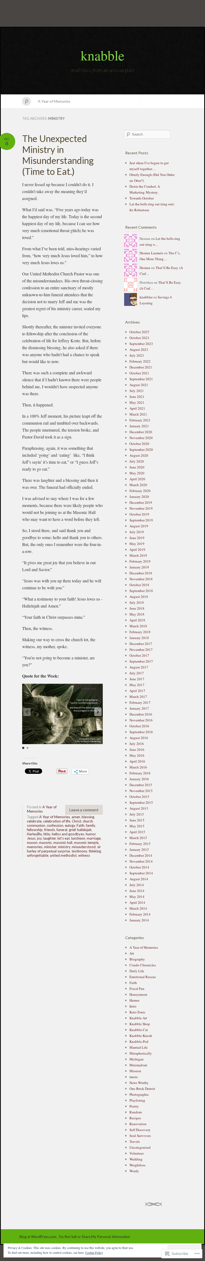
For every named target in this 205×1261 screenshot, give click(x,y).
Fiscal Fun (136, 988)
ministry (64, 847)
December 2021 (140, 367)
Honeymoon (138, 994)
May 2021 (136, 402)
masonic (45, 842)
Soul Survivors (140, 1135)
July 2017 (136, 673)
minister (50, 847)
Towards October (141, 198)
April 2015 (137, 831)
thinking (95, 851)
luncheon (78, 838)
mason (32, 842)
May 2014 (136, 896)
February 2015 (140, 843)
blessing (88, 817)
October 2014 (139, 867)
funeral (62, 830)
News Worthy (139, 1082)
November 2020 (141, 437)
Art (131, 953)
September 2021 (141, 378)
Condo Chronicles (142, 965)
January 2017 (139, 708)
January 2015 (139, 849)
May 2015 (136, 826)
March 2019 (138, 555)
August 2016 (138, 737)
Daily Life (136, 970)
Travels (134, 1141)
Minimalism (138, 1065)
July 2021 (136, 390)
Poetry (134, 1106)
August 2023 (138, 349)
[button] (98, 712)
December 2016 (140, 714)
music (133, 1076)
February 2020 (140, 490)
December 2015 (140, 784)
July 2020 (136, 461)
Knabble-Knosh (140, 1035)
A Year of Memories (54, 101)
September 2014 (141, 873)
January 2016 (139, 778)
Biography (137, 959)
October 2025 (139, 331)
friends (49, 830)
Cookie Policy (94, 1252)
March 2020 (138, 484)
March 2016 (138, 767)
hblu (47, 834)
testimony (79, 851)
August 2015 (138, 808)
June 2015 (136, 820)
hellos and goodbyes (68, 834)
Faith (80, 825)
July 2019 (136, 531)
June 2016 (136, 749)
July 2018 (136, 602)
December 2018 (140, 573)
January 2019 (139, 567)
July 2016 (136, 743)
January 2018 (139, 637)
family (90, 825)
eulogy (70, 825)
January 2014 (139, 920)
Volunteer (136, 1153)
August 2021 (138, 384)
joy (39, 838)
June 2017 (136, 678)
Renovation (138, 1123)
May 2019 (136, 543)
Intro (132, 1006)
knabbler (146, 297)
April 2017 (137, 690)
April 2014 (137, 902)
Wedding (136, 1159)
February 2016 (140, 773)
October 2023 (139, 337)
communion (36, 825)
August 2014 (138, 878)
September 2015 (141, 802)
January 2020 (139, 496)
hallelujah (84, 830)
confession (55, 825)
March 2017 (138, 696)
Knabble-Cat (138, 1029)
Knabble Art (138, 1018)
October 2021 (139, 373)
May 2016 (136, 755)
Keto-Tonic (137, 1012)
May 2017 (136, 684)
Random (135, 1112)
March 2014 (138, 908)
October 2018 (139, 584)
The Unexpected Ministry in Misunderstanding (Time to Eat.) (58, 155)
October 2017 (139, 655)
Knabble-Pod (138, 1041)
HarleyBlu (34, 834)
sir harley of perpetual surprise (64, 849)
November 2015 (141, 790)
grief (72, 830)
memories (34, 847)
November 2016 (141, 720)
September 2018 (141, 590)
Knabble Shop (139, 1023)
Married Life (138, 1047)
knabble (102, 55)
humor (91, 834)
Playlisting (137, 1100)
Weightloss (137, 1165)
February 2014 (140, 914)
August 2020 (138, 455)
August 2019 (138, 526)
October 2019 (139, 514)
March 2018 (138, 626)
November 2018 (141, 578)
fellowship (35, 830)
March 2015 (138, 837)
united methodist (63, 855)
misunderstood (84, 847)
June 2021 (136, 396)
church (88, 821)
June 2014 (136, 890)
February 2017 (140, 702)
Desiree (145, 267)
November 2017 (141, 649)
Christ (76, 821)
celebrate (34, 821)
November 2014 (141, 861)
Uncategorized (140, 1147)
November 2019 (141, 508)
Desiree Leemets (151, 253)
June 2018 (136, 608)
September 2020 (141, 449)
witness (84, 855)
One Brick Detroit (142, 1088)
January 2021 (139, 426)
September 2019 (141, 520)
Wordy (134, 1170)
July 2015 (136, 814)
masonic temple (86, 842)
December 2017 (140, 643)
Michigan (136, 1059)
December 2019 (140, 502)
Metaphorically (140, 1053)
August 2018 (138, 596)
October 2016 (139, 726)
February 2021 (140, 420)
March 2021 (138, 414)
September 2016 (141, 731)
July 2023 (136, 355)
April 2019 (137, 549)
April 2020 (137, 478)
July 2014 (136, 884)
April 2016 (137, 761)
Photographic (139, 1094)
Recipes (135, 1118)
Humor (134, 1000)
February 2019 (140, 561)
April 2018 (137, 620)
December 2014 (140, 855)
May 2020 (136, 473)
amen (76, 817)
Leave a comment (83, 810)
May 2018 (136, 614)
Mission (135, 1070)
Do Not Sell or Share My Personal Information (94, 1237)
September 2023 (141, 343)
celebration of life (56, 821)
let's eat (63, 838)
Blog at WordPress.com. (38, 1237)
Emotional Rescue (142, 976)
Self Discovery (140, 1129)
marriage (94, 838)
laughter (49, 838)
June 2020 (136, 467)
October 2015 (139, 796)
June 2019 (136, 537)
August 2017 (138, 667)
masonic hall (62, 842)
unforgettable (37, 855)
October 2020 (139, 443)
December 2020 (140, 431)
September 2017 (141, 661)
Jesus (31, 838)
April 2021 (137, 408)
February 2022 (140, 361)
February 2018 (140, 631)
